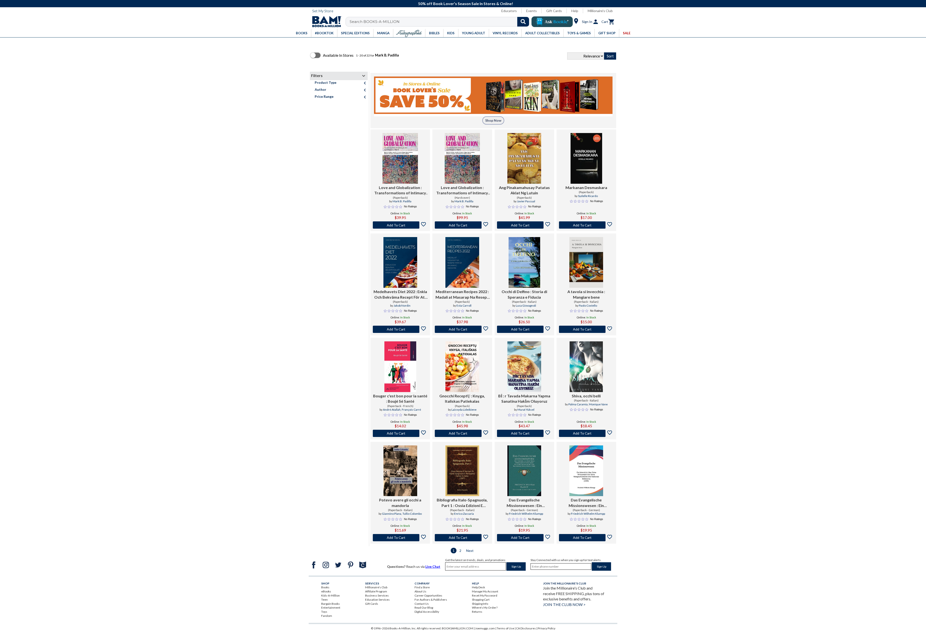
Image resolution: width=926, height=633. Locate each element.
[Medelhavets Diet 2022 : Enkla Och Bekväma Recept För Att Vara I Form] (400, 262)
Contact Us (422, 603)
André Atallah (392, 409)
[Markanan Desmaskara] (586, 158)
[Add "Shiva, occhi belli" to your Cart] (586, 433)
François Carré (411, 409)
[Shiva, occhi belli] (586, 366)
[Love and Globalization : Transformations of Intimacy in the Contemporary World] (400, 158)
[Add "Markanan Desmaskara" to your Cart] (586, 225)
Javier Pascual (526, 201)
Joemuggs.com (485, 628)
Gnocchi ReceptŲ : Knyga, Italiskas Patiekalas (462, 398)
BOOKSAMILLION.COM (457, 628)
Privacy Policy (546, 628)
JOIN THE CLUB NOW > (564, 604)
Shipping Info (480, 603)
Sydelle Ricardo (588, 196)
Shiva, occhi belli (586, 396)
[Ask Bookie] (552, 21)
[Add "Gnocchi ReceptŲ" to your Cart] (462, 433)
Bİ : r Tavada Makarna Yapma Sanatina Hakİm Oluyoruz (524, 398)
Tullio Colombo (412, 513)
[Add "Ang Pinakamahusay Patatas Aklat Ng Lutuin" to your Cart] (524, 225)
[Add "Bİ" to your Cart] (524, 433)
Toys (324, 611)
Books (325, 587)
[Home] (325, 21)
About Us (420, 591)
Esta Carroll (463, 305)
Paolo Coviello (588, 305)
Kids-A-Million (330, 595)
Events (531, 11)
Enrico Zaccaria (464, 513)
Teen (324, 599)
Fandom (326, 616)
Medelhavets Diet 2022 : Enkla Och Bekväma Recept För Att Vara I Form (400, 294)
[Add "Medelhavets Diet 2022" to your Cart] (400, 329)
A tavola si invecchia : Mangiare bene (586, 294)
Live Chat (432, 566)
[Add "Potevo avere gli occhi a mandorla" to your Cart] (400, 537)
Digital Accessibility (427, 611)
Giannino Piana (391, 513)
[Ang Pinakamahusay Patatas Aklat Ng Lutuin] (524, 158)
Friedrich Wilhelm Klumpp (526, 513)
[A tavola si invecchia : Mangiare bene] (586, 262)
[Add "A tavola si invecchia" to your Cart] (586, 329)
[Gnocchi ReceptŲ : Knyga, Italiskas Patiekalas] (462, 366)
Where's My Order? (484, 607)
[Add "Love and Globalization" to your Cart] (400, 225)
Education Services (377, 599)
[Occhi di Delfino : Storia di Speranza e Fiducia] (524, 262)
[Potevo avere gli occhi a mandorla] (400, 470)
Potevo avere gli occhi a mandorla (400, 502)
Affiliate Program (376, 591)
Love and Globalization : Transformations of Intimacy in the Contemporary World (400, 190)
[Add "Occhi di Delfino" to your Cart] (524, 329)
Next (470, 551)
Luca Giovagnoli (526, 305)
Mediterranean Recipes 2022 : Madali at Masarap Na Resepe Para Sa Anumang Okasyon (462, 294)
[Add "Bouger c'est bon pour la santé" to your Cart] (400, 433)
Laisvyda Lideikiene (464, 409)
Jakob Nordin (402, 305)
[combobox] (440, 21)
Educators (509, 11)
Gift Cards (554, 11)
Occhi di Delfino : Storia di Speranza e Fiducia (524, 294)
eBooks (326, 591)
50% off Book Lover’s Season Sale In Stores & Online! (465, 3)
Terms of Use (505, 628)
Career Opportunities (428, 595)
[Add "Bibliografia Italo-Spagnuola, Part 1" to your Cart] (462, 537)
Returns (477, 611)
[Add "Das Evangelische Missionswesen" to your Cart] (524, 537)
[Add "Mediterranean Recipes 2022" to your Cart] (462, 329)
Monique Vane (598, 404)
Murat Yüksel (525, 409)
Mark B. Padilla (402, 201)
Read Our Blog (424, 607)
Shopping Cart (481, 599)
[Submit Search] (523, 22)
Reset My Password (484, 595)
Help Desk (478, 587)
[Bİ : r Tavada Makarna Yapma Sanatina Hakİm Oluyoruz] (524, 366)
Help (574, 11)
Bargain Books (330, 603)
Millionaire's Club (600, 11)
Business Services (377, 595)
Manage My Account (485, 591)
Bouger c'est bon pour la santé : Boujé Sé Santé (400, 398)
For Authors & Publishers (431, 599)
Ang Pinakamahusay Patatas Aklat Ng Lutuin (524, 190)
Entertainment (330, 607)
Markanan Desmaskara (586, 187)
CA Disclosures (526, 628)
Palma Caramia (578, 404)
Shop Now (493, 120)
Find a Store (422, 587)
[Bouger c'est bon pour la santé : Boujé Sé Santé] (400, 366)
